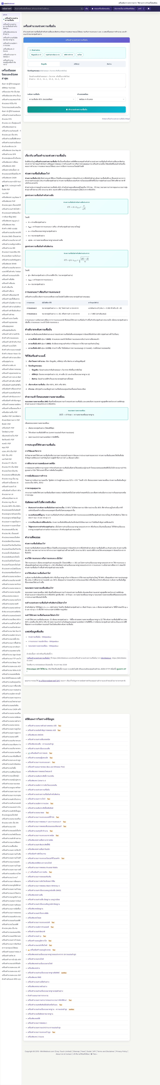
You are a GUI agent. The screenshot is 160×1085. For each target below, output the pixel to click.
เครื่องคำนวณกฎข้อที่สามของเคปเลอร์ (11, 885)
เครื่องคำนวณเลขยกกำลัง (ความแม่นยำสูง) (11, 100)
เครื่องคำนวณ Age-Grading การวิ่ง (11, 655)
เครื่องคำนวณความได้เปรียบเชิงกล (11, 850)
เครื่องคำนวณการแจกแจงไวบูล (39, 1032)
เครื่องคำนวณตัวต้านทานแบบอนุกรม (11, 838)
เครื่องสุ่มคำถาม (7, 361)
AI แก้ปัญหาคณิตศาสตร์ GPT (49, 681)
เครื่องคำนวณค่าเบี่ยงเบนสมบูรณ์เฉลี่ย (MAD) (44, 890)
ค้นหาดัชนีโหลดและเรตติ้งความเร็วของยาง (11, 678)
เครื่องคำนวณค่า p (34, 936)
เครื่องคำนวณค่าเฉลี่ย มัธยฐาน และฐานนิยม (44, 900)
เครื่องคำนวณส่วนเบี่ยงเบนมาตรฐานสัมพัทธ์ (43, 973)
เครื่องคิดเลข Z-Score (36, 1037)
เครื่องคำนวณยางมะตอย (11, 784)
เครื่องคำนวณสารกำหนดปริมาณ (11, 940)
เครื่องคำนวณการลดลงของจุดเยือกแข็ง (11, 913)
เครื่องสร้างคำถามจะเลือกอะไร (11, 358)
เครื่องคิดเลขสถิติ (34, 1018)
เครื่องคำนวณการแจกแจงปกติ (39, 922)
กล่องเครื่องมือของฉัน (102, 9)
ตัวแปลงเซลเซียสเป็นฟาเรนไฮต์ (11, 573)
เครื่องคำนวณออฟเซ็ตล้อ (11, 674)
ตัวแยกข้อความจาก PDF (11, 420)
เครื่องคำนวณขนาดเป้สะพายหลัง (11, 576)
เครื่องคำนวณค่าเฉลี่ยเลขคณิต (39, 739)
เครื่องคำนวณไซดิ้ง (9, 768)
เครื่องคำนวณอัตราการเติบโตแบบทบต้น (42, 785)
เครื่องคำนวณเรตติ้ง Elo (10, 639)
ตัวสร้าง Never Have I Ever (11, 354)
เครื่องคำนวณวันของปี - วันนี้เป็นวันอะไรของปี (11, 131)
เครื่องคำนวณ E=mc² (10, 877)
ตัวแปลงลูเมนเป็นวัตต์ (10, 815)
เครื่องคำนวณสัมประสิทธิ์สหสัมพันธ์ (40, 808)
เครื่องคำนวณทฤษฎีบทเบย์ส (38, 758)
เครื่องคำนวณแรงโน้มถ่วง (11, 893)
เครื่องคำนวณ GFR (9, 154)
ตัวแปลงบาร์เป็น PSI (9, 103)
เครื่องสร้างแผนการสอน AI (11, 952)
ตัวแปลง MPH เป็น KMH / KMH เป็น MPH (11, 506)
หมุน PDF (5, 447)
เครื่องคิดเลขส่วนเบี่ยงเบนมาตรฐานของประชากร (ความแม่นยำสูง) (52, 954)
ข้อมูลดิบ (44, 64)
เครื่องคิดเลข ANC (8, 166)
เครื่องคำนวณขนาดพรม (10, 725)
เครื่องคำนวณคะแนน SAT (11, 975)
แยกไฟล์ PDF (7, 459)
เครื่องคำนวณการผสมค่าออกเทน (11, 690)
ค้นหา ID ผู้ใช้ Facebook (11, 111)
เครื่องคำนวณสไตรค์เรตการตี (11, 627)
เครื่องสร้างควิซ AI (8, 956)
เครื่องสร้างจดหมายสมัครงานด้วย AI (11, 404)
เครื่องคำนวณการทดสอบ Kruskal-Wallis (43, 867)
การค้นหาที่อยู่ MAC (9, 217)
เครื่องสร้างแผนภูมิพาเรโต (37, 941)
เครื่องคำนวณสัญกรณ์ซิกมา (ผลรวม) (11, 244)
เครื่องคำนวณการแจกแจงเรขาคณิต (41, 835)
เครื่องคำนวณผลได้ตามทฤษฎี (11, 936)
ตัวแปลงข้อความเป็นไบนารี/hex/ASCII (11, 256)
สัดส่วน (109, 64)
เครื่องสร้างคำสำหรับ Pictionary (11, 342)
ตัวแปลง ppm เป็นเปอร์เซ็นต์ (11, 205)
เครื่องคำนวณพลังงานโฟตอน (11, 874)
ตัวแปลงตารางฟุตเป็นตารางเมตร (11, 522)
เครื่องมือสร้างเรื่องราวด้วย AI (11, 490)
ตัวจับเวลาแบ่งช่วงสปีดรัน (11, 612)
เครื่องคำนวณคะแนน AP (11, 967)
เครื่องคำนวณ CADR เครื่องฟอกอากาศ (11, 709)
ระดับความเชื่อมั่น (33, 94)
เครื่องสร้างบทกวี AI (9, 487)
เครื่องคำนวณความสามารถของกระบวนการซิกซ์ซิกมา (47, 1000)
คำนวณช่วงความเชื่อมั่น (77, 109)
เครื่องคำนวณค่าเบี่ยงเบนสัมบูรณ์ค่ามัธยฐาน (44, 904)
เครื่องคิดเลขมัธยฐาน (35, 909)
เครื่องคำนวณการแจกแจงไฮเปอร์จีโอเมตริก (44, 858)
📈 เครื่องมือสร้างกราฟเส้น (37, 872)
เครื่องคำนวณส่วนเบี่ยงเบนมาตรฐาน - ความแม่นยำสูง (47, 1009)
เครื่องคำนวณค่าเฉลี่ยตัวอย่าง (38, 982)
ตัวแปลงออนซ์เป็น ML (10, 530)
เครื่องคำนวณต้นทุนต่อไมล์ (11, 682)
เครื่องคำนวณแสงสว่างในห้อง (11, 807)
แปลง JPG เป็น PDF (9, 451)
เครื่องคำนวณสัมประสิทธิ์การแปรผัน (41, 776)
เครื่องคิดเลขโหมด (34, 918)
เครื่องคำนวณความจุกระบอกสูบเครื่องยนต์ (11, 698)
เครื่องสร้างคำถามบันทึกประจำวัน (11, 307)
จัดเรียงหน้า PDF (8, 440)
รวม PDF (5, 193)
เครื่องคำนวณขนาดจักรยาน (11, 608)
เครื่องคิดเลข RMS (34, 977)
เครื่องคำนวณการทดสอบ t (37, 1023)
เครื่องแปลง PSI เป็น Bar (11, 92)
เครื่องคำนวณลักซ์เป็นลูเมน (11, 811)
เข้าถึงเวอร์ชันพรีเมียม (81, 1054)
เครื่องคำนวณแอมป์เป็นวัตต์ (11, 831)
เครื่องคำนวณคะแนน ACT (11, 971)
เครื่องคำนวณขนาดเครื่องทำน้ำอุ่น (11, 752)
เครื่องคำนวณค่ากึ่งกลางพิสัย (38, 913)
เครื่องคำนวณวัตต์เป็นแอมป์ (11, 834)
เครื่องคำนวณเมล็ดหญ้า (10, 776)
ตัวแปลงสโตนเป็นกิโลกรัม (11, 549)
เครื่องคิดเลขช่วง (34, 968)
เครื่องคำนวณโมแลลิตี (10, 924)
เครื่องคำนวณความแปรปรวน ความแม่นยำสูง (44, 1028)
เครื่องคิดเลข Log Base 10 (11, 197)
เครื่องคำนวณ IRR (8, 248)
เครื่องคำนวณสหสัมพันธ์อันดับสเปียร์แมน (42, 1005)
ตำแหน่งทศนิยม (82, 94)
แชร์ (139, 9)
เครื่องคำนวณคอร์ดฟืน (10, 705)
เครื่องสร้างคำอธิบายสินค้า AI (11, 381)
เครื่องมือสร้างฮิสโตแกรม (37, 854)
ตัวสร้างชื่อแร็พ (7, 287)
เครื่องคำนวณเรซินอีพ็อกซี (11, 756)
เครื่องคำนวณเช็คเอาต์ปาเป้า (11, 619)
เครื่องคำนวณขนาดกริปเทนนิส (11, 584)
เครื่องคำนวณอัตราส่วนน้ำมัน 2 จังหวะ (11, 694)
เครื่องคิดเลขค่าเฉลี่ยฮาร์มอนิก (39, 849)
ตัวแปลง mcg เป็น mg (10, 479)
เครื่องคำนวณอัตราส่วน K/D (11, 635)
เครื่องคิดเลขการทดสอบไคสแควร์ (40, 771)
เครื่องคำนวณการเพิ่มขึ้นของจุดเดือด (11, 909)
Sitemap (76, 1051)
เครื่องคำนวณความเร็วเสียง (11, 854)
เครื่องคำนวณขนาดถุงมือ (11, 592)
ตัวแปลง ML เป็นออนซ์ (10, 533)
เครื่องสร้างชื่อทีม (8, 279)
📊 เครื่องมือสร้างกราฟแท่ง (37, 753)
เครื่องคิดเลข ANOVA (35, 735)
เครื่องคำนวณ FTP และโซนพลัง (11, 659)
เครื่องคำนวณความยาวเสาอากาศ (11, 791)
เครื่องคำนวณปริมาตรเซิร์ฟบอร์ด (11, 580)
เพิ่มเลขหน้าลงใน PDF (10, 436)
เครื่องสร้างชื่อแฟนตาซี (10, 295)
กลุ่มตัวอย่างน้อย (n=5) (53, 55)
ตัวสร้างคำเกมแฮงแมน (10, 338)
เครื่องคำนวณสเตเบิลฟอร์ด (11, 616)
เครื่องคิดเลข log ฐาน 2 (10, 221)
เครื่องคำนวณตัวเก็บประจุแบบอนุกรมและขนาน (11, 799)
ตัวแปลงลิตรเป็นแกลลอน (11, 541)
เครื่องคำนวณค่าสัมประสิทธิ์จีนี (39, 845)
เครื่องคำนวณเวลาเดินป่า (11, 647)
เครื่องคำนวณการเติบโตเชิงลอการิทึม (41, 881)
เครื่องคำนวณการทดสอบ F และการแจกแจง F (44, 822)
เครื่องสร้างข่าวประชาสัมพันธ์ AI (11, 377)
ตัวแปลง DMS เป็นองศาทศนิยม (11, 236)
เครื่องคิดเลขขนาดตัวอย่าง (37, 986)
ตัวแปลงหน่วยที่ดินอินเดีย (11, 475)
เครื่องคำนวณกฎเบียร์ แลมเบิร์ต (11, 897)
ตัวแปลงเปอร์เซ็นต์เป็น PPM (11, 174)
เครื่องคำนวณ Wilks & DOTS (11, 670)
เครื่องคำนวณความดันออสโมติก (11, 905)
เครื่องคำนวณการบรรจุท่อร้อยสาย (11, 795)
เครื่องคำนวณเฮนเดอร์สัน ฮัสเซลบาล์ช (11, 932)
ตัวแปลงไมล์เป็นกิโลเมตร (11, 561)
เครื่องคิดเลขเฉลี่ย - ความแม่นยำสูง (41, 744)
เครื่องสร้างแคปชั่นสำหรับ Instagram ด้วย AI (11, 393)
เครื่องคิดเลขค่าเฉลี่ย (35, 895)
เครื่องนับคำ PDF (8, 428)
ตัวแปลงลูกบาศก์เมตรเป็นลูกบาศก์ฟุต (11, 514)
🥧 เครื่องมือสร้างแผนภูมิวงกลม (39, 950)
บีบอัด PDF (6, 189)
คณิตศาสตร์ (6, 9)
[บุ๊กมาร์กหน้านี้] (148, 8)
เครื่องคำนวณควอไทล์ (36, 959)
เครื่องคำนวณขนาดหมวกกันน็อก (11, 588)
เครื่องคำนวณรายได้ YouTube (11, 182)
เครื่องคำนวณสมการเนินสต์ (11, 901)
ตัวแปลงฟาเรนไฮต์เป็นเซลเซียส (11, 569)
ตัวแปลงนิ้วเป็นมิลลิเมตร (11, 553)
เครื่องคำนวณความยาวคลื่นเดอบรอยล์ (11, 870)
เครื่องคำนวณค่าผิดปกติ (36, 932)
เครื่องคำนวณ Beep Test (11, 662)
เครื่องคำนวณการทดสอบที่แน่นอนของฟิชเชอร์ (45, 826)
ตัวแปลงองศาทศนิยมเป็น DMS (11, 213)
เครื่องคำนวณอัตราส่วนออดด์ (38, 927)
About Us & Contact (64, 1054)
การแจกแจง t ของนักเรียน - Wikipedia (42, 641)
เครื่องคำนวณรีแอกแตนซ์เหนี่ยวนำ (11, 803)
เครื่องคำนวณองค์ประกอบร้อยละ (11, 917)
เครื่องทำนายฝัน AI (9, 365)
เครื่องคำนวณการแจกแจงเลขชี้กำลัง (41, 817)
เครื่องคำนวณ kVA (9, 827)
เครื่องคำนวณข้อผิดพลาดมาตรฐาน (40, 1014)
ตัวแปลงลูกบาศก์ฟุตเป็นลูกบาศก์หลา (11, 518)
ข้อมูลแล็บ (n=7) (36, 55)
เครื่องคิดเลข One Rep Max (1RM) (11, 150)
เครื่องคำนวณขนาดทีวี (10, 737)
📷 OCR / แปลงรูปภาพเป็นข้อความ (11, 186)
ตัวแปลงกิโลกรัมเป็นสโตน (11, 545)
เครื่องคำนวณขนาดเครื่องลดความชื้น (11, 713)
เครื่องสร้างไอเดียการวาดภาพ (11, 303)
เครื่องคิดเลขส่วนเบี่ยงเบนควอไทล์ (40, 964)
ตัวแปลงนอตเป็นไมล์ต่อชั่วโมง (11, 510)
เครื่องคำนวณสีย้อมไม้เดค (11, 772)
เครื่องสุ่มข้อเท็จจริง (9, 330)
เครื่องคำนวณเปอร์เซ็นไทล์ (37, 945)
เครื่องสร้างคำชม (8, 315)
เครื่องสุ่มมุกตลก (8, 326)
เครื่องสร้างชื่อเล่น (8, 283)
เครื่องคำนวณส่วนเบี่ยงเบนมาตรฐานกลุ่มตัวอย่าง (45, 991)
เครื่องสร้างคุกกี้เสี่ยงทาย (11, 299)
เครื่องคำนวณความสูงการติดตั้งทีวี (11, 733)
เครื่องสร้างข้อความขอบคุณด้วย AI (11, 369)
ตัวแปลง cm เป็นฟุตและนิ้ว (11, 123)
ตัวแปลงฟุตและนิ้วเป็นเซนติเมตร (11, 158)
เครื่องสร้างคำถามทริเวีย (11, 334)
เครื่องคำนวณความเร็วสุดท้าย (11, 866)
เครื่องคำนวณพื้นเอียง (10, 846)
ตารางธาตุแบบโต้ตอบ (10, 948)
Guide (89, 1051)
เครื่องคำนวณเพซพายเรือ (11, 651)
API (94, 1051)
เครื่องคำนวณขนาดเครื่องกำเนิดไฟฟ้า (11, 819)
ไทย (94, 1054)
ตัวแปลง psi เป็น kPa (10, 135)
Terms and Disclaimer (105, 1051)
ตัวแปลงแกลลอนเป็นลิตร (11, 537)
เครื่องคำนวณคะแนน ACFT (11, 666)
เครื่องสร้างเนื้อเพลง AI (10, 483)
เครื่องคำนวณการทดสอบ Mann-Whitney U (44, 886)
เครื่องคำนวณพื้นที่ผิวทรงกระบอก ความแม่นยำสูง (11, 139)
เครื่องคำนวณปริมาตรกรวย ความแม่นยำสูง (11, 268)
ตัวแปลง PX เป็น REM (10, 467)
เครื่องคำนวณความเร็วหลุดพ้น (11, 889)
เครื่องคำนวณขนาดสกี (10, 604)
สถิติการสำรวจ (68, 55)
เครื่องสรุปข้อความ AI (10, 498)
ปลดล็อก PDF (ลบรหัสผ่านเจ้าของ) (11, 416)
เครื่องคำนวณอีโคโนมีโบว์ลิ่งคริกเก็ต (11, 623)
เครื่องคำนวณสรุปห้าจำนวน (38, 831)
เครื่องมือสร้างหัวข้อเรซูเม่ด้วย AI (11, 401)
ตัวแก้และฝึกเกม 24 (9, 146)
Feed (83, 1051)
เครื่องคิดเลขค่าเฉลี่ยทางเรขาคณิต (40, 840)
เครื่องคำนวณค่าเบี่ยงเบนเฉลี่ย (39, 749)
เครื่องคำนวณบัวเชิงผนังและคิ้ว (11, 764)
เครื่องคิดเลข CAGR (9, 178)
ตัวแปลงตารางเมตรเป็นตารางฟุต (11, 526)
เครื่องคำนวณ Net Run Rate (11, 631)
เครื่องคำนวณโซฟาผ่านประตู (11, 702)
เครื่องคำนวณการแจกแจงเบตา (39, 762)
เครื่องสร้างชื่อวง (8, 291)
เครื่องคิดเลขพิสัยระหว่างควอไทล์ (40, 863)
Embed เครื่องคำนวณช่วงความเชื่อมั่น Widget (116, 119)
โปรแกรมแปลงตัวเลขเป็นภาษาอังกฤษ (11, 107)
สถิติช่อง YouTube (8, 88)
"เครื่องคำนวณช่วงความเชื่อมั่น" (38, 658)
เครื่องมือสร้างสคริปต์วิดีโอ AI (11, 385)
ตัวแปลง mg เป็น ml (9, 502)
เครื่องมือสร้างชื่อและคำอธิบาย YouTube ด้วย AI (11, 389)
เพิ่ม (86, 9)
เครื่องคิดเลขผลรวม (9, 127)
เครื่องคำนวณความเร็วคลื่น (11, 858)
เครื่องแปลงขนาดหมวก (10, 596)
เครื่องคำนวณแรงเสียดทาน (11, 842)
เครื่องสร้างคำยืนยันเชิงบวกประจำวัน (11, 311)
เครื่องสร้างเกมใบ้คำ (9, 346)
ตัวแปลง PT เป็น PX (9, 463)
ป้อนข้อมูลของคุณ (47, 71)
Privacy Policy (121, 1051)
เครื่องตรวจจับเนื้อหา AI (10, 170)
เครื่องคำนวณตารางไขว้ (36, 799)
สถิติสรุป (76, 64)
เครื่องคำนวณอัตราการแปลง (38, 803)
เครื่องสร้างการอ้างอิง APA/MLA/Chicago (11, 960)
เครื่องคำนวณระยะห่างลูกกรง (11, 760)
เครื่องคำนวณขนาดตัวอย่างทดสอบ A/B (42, 726)
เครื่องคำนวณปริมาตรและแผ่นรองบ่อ (11, 741)
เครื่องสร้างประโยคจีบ (10, 318)
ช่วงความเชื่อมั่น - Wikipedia (39, 637)
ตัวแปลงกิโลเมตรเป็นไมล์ (11, 565)
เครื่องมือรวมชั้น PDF (9, 412)
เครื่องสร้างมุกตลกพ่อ (9, 322)
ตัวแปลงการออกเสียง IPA (11, 252)
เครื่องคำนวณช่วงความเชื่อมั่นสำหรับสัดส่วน (44, 794)
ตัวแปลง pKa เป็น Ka (9, 928)
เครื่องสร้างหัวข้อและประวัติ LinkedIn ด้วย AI (11, 397)
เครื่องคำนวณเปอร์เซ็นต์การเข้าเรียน (11, 963)
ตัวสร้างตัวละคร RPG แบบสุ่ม (11, 979)
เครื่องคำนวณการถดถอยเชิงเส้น (39, 877)
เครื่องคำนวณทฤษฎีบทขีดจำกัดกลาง (9, 62)
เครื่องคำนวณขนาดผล (36, 813)
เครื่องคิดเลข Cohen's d (37, 781)
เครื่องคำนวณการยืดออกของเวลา (11, 881)
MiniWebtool (106, 658)
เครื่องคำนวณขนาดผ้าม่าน (11, 721)
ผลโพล (80, 55)
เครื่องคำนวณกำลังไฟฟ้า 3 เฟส (11, 209)
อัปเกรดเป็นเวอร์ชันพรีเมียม (124, 9)
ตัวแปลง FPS (7, 119)
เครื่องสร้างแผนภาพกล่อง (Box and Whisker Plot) (46, 767)
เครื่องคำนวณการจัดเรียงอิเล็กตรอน (11, 944)
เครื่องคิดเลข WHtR (9, 264)
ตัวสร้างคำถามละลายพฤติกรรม (11, 350)
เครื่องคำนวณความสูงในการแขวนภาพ (11, 729)
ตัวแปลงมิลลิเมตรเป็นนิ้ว (11, 557)
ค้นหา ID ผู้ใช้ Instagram (11, 84)
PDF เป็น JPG (7, 455)
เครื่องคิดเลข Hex (8, 225)
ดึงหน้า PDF (6, 424)
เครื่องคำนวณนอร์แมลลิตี (11, 920)
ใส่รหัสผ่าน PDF (8, 432)
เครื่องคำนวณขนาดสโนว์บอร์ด (11, 600)
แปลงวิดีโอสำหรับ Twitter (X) (11, 272)
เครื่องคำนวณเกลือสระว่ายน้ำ (11, 745)
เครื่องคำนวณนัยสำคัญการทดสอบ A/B (42, 730)
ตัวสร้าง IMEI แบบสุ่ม (9, 229)
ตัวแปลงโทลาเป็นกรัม (10, 471)
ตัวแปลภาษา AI (7, 494)
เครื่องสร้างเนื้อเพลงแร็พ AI (11, 408)
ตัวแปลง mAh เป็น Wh (10, 823)
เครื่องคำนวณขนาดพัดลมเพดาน (11, 717)
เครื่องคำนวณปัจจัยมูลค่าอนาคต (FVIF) (11, 260)
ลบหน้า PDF (6, 444)
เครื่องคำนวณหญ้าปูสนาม (11, 780)
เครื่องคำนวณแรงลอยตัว (11, 862)
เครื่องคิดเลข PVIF (8, 201)
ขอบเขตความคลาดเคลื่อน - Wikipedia (42, 646)
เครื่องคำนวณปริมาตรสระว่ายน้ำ (11, 748)
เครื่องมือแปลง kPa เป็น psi (11, 96)
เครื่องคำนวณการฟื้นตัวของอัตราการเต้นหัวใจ (11, 643)
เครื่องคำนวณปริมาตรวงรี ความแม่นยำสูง (11, 240)
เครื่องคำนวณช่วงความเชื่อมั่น (39, 790)
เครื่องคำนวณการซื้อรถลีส (11, 686)
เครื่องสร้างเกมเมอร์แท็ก (10, 275)
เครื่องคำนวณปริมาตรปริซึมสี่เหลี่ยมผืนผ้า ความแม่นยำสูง (11, 232)
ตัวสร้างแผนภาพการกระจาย (38, 996)
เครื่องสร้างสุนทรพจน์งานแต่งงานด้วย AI (11, 373)
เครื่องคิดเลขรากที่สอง (10, 162)
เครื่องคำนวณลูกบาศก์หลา (11, 788)
